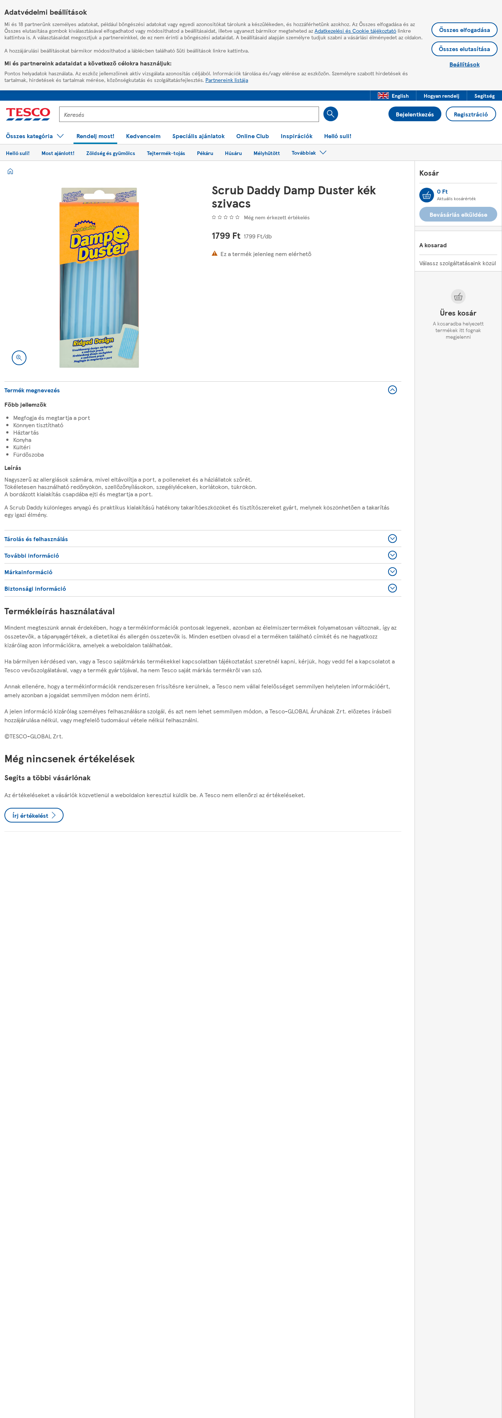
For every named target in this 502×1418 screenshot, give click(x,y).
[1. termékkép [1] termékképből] (99, 278)
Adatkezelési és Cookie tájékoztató (355, 30)
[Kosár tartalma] (426, 195)
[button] (393, 95)
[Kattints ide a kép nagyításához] (19, 357)
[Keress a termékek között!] (330, 114)
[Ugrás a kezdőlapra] (28, 114)
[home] (10, 171)
